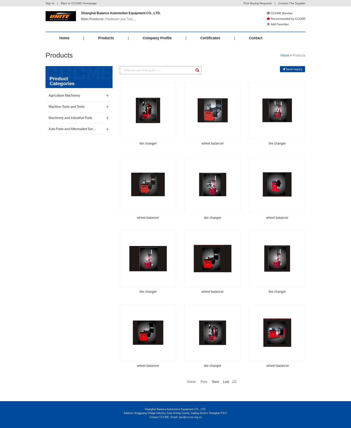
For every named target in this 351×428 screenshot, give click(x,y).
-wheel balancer (277, 365)
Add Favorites (280, 24)
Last (226, 381)
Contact (255, 38)
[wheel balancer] (213, 110)
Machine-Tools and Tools (66, 106)
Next (215, 381)
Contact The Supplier (292, 3)
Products (106, 38)
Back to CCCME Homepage (79, 3)
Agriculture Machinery (64, 95)
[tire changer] (148, 110)
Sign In (50, 3)
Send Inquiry (294, 69)
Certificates (210, 38)
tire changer (148, 143)
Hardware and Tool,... (108, 19)
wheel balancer (213, 143)
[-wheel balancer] (277, 333)
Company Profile (157, 38)
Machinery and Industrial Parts (70, 118)
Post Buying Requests (258, 3)
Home (64, 38)
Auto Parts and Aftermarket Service (73, 129)
